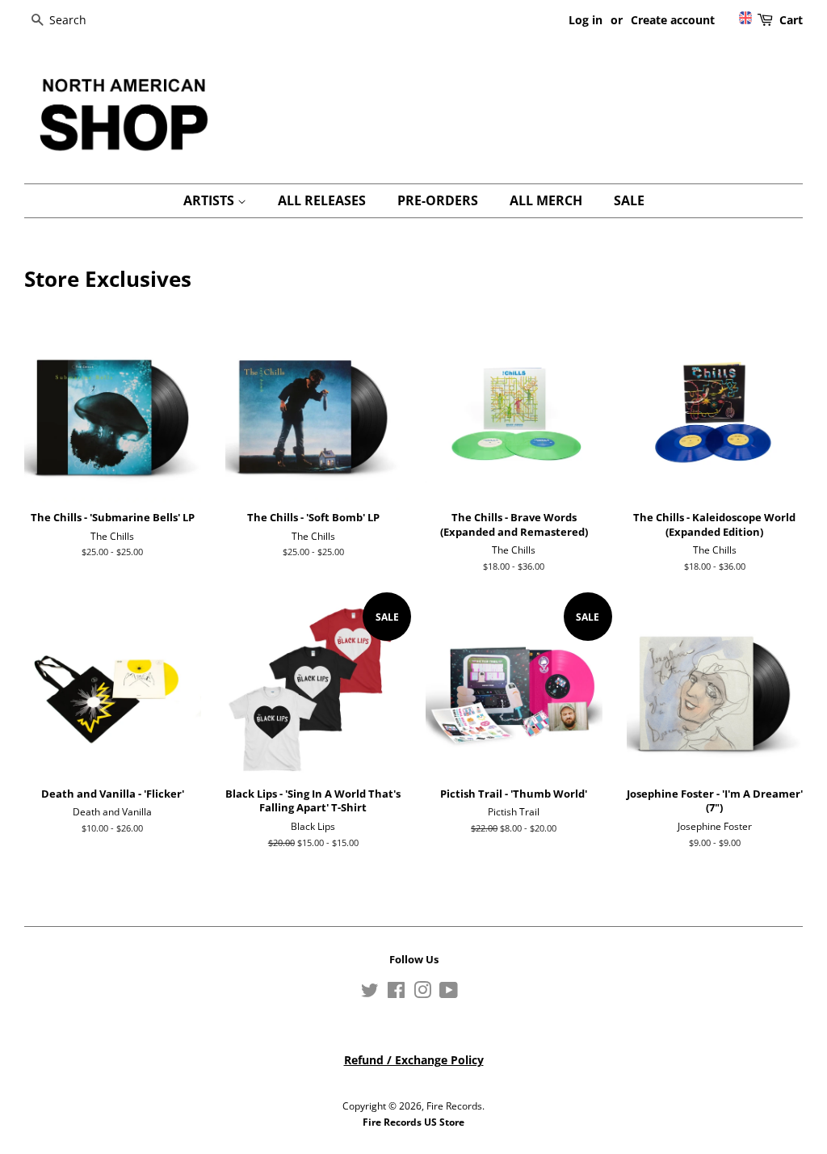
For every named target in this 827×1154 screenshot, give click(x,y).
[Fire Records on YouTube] (448, 993)
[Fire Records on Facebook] (396, 993)
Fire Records (454, 1105)
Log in (585, 19)
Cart (791, 19)
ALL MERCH (546, 200)
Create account (673, 19)
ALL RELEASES (322, 200)
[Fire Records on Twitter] (370, 993)
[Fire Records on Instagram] (422, 993)
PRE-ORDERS (437, 200)
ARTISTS (210, 200)
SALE (629, 200)
